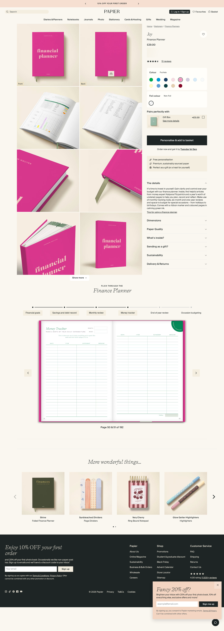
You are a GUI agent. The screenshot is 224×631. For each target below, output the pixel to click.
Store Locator (163, 572)
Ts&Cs (121, 592)
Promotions (162, 551)
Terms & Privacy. (210, 610)
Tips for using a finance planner (162, 212)
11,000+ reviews (209, 578)
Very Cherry (138, 517)
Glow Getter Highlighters (186, 517)
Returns (194, 562)
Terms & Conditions (41, 575)
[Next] (213, 497)
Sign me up (208, 604)
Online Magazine (138, 557)
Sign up (65, 569)
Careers (133, 577)
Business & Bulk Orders (141, 567)
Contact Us (195, 567)
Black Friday (163, 562)
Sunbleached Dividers (90, 517)
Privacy (110, 592)
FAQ (192, 551)
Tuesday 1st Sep (188, 149)
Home (149, 26)
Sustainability (136, 562)
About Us (134, 551)
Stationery (158, 26)
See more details (171, 121)
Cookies (131, 592)
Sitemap (161, 577)
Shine (43, 517)
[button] (218, 585)
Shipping (194, 557)
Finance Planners (172, 26)
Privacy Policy (56, 575)
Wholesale (135, 572)
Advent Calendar (165, 567)
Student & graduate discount (171, 557)
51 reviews (166, 61)
